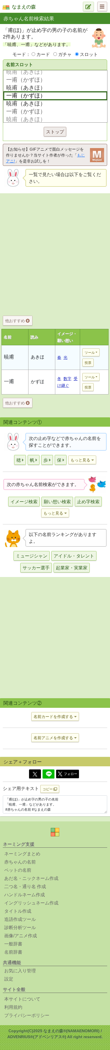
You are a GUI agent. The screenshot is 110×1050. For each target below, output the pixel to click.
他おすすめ (15, 320)
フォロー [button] (70, 774)
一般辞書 (13, 943)
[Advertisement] (55, 253)
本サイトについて (22, 999)
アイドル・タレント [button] (74, 556)
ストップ (55, 131)
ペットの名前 (17, 870)
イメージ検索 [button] (24, 501)
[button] (20, 460)
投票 (88, 363)
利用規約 (13, 1007)
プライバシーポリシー (26, 1015)
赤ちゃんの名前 (20, 862)
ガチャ (65, 54)
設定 (8, 979)
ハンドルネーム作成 (24, 894)
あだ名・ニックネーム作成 (31, 878)
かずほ (37, 381)
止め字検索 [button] (88, 501)
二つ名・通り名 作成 (25, 886)
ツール (90, 353)
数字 (67, 378)
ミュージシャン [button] (31, 556)
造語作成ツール (20, 919)
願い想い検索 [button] (57, 501)
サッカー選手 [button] (36, 567)
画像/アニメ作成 (20, 935)
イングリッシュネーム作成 (31, 903)
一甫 (9, 381)
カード (43, 54)
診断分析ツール (20, 927)
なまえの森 (24, 7)
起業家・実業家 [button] (71, 567)
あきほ (37, 357)
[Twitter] (35, 773)
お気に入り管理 (20, 970)
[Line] (48, 773)
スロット (89, 54)
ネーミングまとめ (22, 853)
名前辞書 (13, 952)
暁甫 (9, 357)
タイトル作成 (17, 911)
